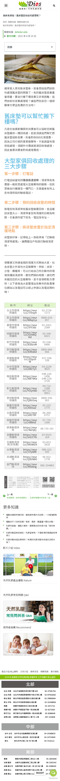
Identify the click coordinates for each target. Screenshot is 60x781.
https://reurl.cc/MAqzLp (30, 319)
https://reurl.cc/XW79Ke (30, 377)
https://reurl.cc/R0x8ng (30, 465)
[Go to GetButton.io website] (53, 778)
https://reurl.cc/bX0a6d (30, 351)
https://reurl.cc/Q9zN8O (30, 458)
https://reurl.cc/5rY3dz (30, 326)
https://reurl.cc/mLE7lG (30, 436)
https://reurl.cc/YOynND (30, 389)
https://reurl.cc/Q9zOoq (30, 399)
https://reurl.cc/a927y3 (30, 368)
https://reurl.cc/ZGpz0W (30, 359)
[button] (6, 5)
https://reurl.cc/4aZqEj (30, 428)
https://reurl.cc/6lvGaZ (30, 406)
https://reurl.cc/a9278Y (30, 414)
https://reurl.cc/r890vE (30, 421)
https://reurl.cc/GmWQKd (30, 334)
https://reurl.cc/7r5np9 (30, 311)
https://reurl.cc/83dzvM (30, 343)
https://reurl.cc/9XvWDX (30, 443)
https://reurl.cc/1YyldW (30, 451)
